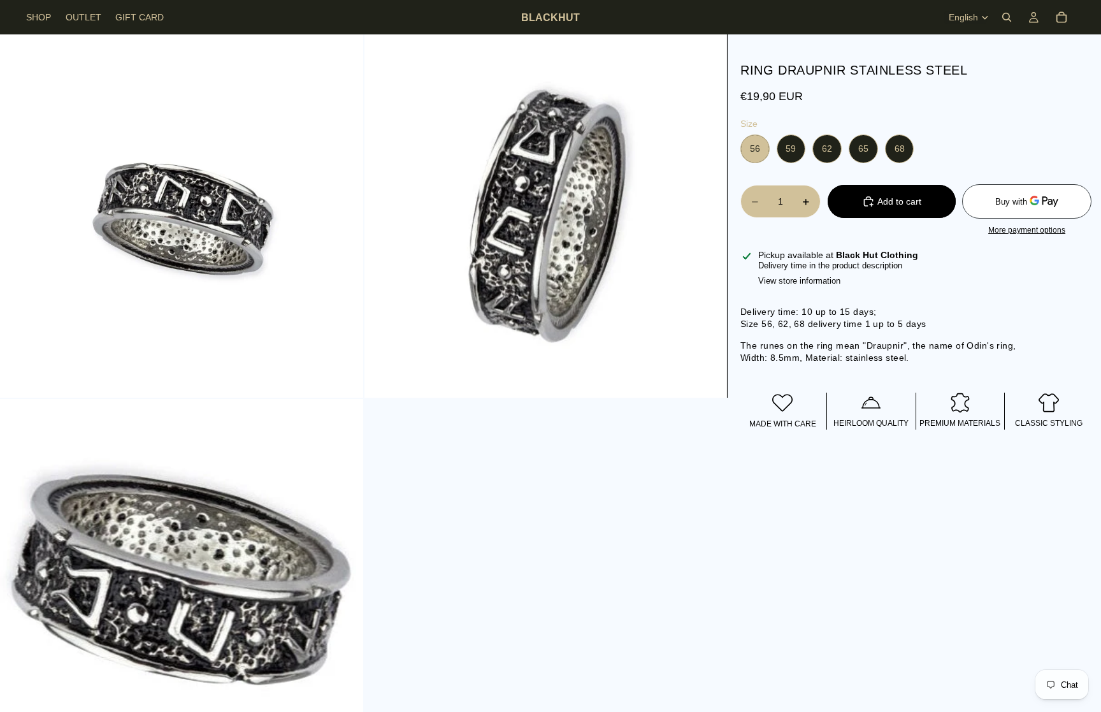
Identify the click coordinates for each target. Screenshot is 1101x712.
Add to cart (899, 201)
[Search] (1007, 17)
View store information (799, 281)
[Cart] (1061, 17)
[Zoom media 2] (546, 216)
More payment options (1026, 230)
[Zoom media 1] (181, 216)
